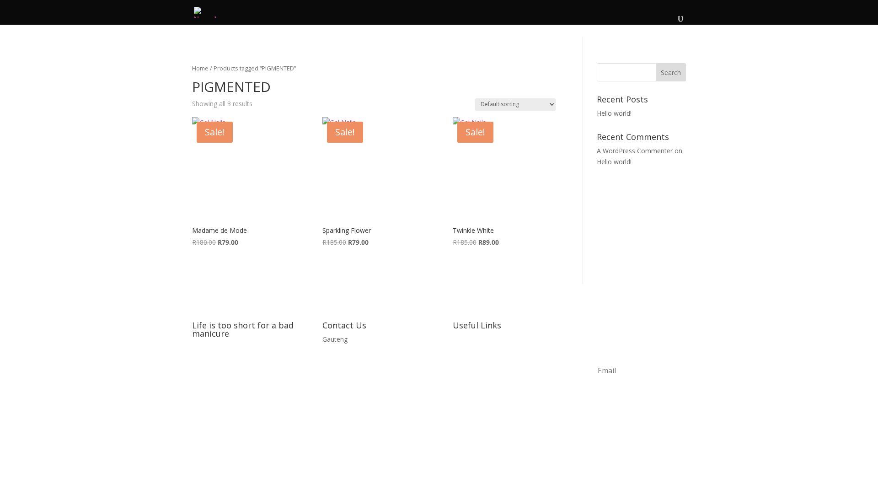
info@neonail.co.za (350, 356)
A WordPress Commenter (635, 150)
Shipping (465, 408)
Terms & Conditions (482, 373)
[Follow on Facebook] (199, 362)
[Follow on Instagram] (217, 362)
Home (200, 68)
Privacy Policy (473, 356)
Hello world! (614, 113)
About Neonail (474, 339)
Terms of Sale (473, 391)
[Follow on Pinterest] (236, 362)
